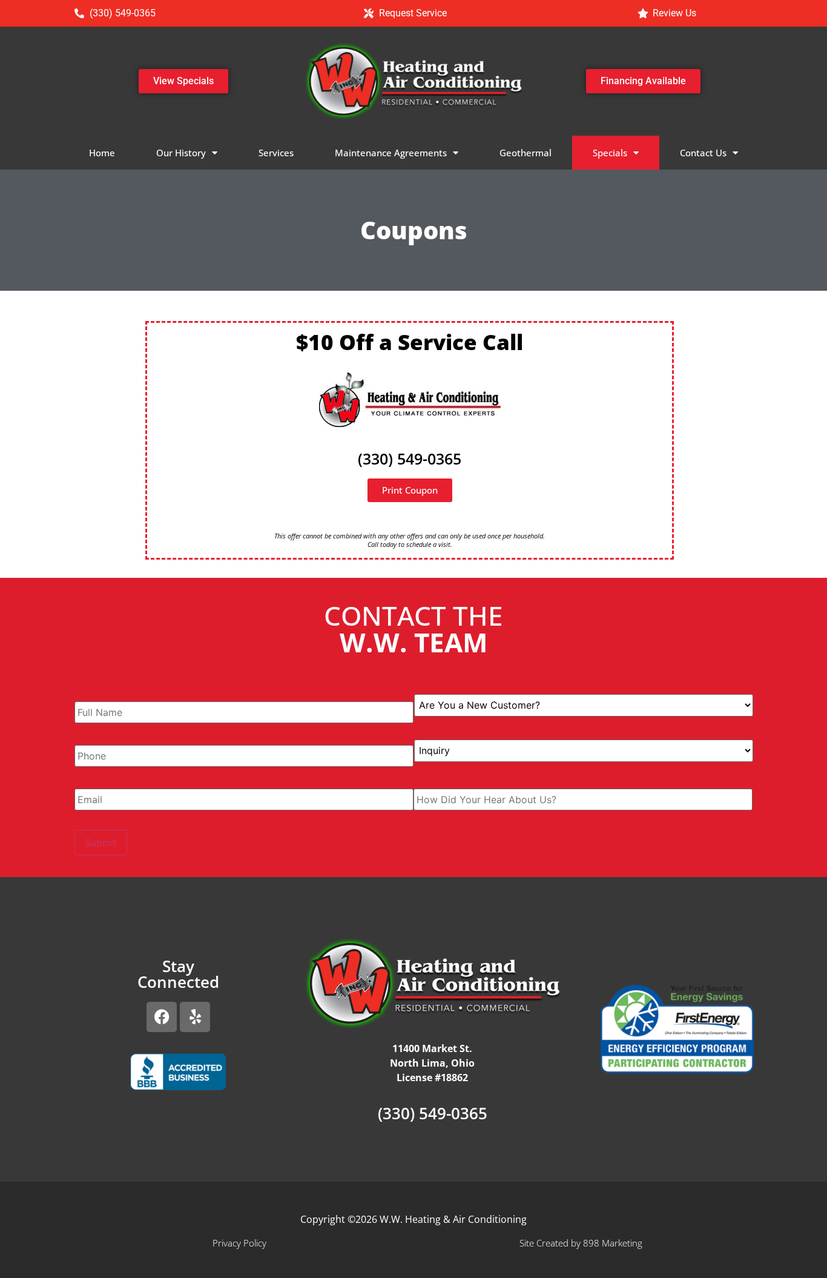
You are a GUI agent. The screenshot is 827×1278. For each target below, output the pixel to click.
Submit (101, 842)
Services (276, 153)
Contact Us (703, 153)
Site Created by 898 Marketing (580, 1243)
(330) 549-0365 (409, 458)
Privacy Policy (239, 1243)
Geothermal (525, 153)
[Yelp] (195, 1017)
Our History (181, 153)
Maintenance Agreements (391, 153)
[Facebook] (162, 1017)
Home (102, 153)
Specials (610, 153)
